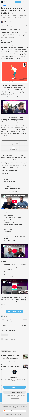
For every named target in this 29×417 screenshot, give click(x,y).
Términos (24, 406)
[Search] (26, 351)
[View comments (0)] (7, 26)
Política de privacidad (15, 398)
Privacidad (19, 406)
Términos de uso (17, 395)
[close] (25, 370)
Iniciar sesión (25, 1)
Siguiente (23, 325)
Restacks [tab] (11, 334)
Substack (8, 414)
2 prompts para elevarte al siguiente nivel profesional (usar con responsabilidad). (10, 366)
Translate (4, 5)
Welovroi (3, 94)
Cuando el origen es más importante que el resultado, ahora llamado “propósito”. (11, 357)
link (16, 301)
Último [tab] (9, 351)
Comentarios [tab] (5, 334)
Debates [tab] (14, 351)
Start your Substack (9, 410)
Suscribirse (18, 1)
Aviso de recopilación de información (17, 396)
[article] (14, 358)
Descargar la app (21, 410)
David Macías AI (7, 21)
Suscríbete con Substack (15, 392)
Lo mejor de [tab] (4, 351)
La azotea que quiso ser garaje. (10, 355)
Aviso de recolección (14, 407)
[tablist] (7, 334)
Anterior (5, 325)
